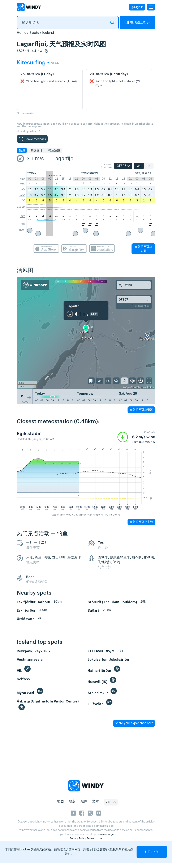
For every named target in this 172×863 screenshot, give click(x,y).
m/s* (22, 195)
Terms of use (94, 838)
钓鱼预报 (54, 150)
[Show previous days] (29, 397)
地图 (60, 801)
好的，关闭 (152, 851)
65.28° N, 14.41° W (29, 51)
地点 (72, 801)
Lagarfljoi (63, 158)
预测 (22, 150)
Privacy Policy (78, 838)
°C (23, 200)
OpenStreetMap (133, 387)
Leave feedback (35, 139)
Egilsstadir (29, 433)
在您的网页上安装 (143, 249)
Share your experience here (134, 723)
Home (21, 32)
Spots (34, 32)
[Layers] (91, 380)
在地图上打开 (140, 22)
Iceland (48, 32)
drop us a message (102, 834)
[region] (86, 333)
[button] (46, 51)
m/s (39, 158)
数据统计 (36, 150)
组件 (84, 801)
